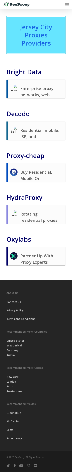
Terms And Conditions (20, 319)
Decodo (18, 114)
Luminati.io (13, 413)
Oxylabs (18, 239)
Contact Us (13, 302)
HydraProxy (24, 197)
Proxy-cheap (25, 155)
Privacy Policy (15, 310)
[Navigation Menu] (67, 4)
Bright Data (24, 72)
